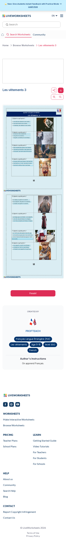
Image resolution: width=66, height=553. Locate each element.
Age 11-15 (36, 344)
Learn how (33, 7)
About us (8, 479)
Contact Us (9, 517)
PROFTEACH (33, 331)
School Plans (9, 446)
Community (9, 484)
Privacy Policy (33, 536)
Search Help (9, 490)
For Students (40, 458)
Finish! (33, 293)
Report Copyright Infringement (19, 511)
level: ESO (50, 344)
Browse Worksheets (13, 425)
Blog (5, 496)
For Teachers (39, 452)
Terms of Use (33, 533)
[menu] (62, 16)
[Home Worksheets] (2, 34)
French (33, 350)
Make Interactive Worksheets (18, 419)
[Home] (16, 15)
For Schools (39, 463)
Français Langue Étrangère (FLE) (33, 338)
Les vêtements (19, 344)
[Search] (6, 24)
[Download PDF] (61, 90)
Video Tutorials (41, 446)
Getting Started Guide (44, 440)
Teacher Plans (10, 440)
